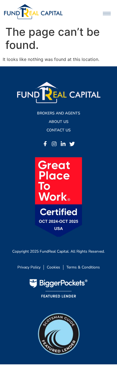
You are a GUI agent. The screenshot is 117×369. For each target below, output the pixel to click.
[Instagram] (54, 144)
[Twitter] (72, 144)
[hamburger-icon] (107, 13)
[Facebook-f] (45, 144)
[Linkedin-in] (63, 144)
